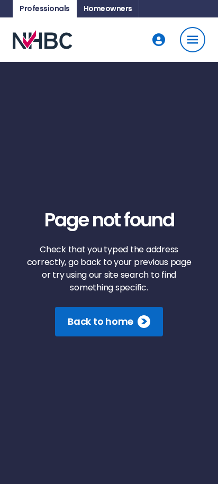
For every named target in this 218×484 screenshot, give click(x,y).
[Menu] (192, 39)
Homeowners (108, 8)
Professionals (45, 8)
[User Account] (158, 39)
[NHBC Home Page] (42, 39)
